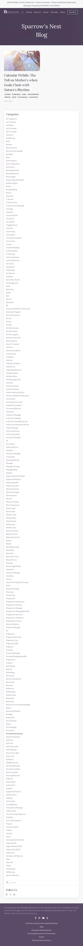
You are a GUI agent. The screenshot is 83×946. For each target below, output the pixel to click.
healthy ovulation (13, 363)
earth (8, 286)
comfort (9, 228)
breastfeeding (11, 190)
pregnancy (10, 634)
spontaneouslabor (13, 769)
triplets (9, 830)
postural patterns (12, 624)
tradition (9, 817)
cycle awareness (12, 257)
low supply (10, 457)
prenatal (9, 650)
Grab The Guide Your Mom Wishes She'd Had (41, 923)
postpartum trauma (14, 621)
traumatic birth (12, 827)
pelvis (8, 586)
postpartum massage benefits (17, 611)
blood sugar (11, 177)
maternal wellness (13, 479)
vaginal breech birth (14, 846)
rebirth (9, 669)
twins (8, 837)
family (8, 318)
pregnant (9, 647)
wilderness (10, 872)
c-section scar (11, 202)
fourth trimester (12, 344)
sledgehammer (12, 763)
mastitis (9, 473)
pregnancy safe (12, 644)
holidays (24, 94)
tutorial (9, 833)
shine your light (12, 753)
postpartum (10, 598)
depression (10, 267)
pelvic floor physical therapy (17, 582)
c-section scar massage (15, 206)
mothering (10, 524)
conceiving (10, 231)
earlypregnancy (12, 283)
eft (7, 306)
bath (8, 141)
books (8, 186)
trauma (9, 824)
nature (9, 540)
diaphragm (10, 270)
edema (8, 299)
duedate (9, 277)
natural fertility (12, 531)
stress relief (10, 782)
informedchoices (13, 431)
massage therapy (13, 466)
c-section (10, 199)
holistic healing (12, 389)
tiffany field (11, 811)
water (8, 866)
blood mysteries (12, 174)
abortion (9, 135)
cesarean (9, 212)
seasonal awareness (23, 97)
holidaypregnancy (16, 94)
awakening (10, 138)
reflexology (10, 692)
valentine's (10, 853)
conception (10, 235)
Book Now (72, 12)
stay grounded (12, 772)
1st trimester (11, 122)
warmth (9, 862)
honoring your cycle (14, 402)
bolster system (12, 183)
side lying (10, 756)
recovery (9, 685)
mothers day (11, 528)
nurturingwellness (13, 566)
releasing (10, 701)
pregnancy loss (12, 640)
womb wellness (12, 875)
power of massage (13, 627)
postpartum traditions (14, 618)
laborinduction (12, 447)
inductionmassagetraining (16, 421)
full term (9, 347)
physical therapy (12, 589)
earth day (10, 289)
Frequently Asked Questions (41, 930)
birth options (11, 161)
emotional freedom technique (18, 309)
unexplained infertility (15, 840)
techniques (10, 801)
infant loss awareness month (17, 425)
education (10, 302)
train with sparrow (13, 821)
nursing (9, 563)
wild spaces (10, 869)
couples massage (12, 248)
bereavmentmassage (14, 151)
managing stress (12, 460)
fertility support (12, 334)
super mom (10, 785)
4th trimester (11, 132)
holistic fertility (12, 386)
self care (9, 740)
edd (7, 296)
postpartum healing (14, 605)
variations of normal (14, 856)
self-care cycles (12, 747)
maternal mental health (33, 94)
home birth (10, 399)
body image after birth (15, 180)
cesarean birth (12, 215)
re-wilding (10, 666)
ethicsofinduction (13, 315)
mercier (9, 499)
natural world (11, 534)
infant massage (12, 428)
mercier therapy (12, 502)
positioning (10, 595)
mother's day (11, 515)
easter (8, 293)
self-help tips (11, 750)
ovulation (10, 576)
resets (8, 708)
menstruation (11, 495)
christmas (10, 219)
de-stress (10, 264)
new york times (12, 557)
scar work (10, 730)
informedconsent (13, 434)
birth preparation (13, 164)
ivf (7, 441)
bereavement (11, 148)
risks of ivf (10, 718)
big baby (9, 154)
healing (9, 360)
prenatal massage (13, 653)
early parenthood (13, 280)
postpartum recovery (14, 615)
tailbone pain (11, 795)
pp (7, 631)
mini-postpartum (13, 505)
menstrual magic (12, 492)
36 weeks (9, 125)
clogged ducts (11, 225)
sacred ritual (11, 721)
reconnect (10, 682)
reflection (10, 689)
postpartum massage (14, 608)
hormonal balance (13, 409)
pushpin (9, 663)
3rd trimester (11, 128)
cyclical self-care (13, 260)
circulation (10, 222)
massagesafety (12, 470)
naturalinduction (13, 537)
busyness (9, 196)
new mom (10, 550)
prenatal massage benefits (16, 656)
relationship (11, 695)
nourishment (11, 560)
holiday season (12, 373)
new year (14, 97)
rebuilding (10, 672)
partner (9, 579)
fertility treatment (13, 338)
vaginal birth (11, 843)
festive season (11, 341)
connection (10, 241)
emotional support (13, 312)
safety (8, 724)
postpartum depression (15, 602)
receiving (10, 676)
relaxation (10, 698)
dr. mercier (10, 273)
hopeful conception (14, 405)
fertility (9, 325)
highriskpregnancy (13, 370)
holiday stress (11, 376)
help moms (10, 367)
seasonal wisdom (34, 97)
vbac (8, 859)
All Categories (11, 119)
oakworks (10, 569)
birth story (10, 167)
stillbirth (9, 779)
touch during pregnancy (16, 814)
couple (9, 244)
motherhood (7, 97)
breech (9, 193)
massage (9, 463)
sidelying (9, 759)
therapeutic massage (14, 808)
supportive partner (13, 792)
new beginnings (12, 547)
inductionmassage (13, 418)
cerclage (9, 209)
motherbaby (11, 518)
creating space (12, 251)
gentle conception (13, 351)
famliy (8, 322)
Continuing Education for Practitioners (41, 934)
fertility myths (11, 331)
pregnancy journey (13, 637)
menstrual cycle (12, 489)
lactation (9, 450)
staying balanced (13, 775)
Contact (45, 12)
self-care (9, 743)
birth (8, 157)
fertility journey (12, 328)
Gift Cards (54, 12)
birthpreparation (13, 170)
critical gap (10, 254)
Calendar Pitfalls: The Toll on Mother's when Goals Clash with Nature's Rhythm (20, 82)
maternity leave (12, 486)
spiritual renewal (13, 766)
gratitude (9, 357)
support (9, 788)
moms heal (10, 512)
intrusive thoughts (13, 437)
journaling (10, 444)
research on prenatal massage (18, 705)
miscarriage (10, 508)
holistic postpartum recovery (17, 396)
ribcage (9, 714)
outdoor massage (13, 573)
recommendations (13, 679)
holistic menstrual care (15, 392)
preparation (10, 660)
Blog (41, 927)
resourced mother (13, 711)
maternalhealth (12, 483)
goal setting (7, 94)
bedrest (9, 145)
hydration (10, 412)
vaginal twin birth (13, 850)
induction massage (13, 415)
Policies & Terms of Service (41, 940)
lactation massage (13, 454)
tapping (9, 798)
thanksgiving (11, 804)
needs (8, 544)
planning (9, 592)
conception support (14, 238)
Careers (62, 12)
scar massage (11, 727)
